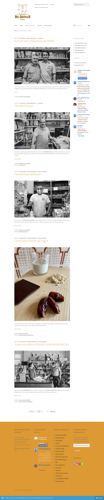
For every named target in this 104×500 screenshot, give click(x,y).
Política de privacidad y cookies (41, 4)
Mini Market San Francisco (80, 45)
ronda (20, 401)
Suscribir (77, 450)
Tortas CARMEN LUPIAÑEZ (61, 478)
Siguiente (52, 411)
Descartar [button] (100, 498)
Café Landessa (58, 440)
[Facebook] (74, 464)
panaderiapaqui (21, 165)
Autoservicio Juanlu (79, 50)
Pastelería (57, 470)
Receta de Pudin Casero (80, 52)
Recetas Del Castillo (23, 333)
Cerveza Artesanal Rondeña (62, 446)
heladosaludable (22, 335)
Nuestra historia (48, 25)
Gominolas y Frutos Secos (61, 456)
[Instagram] (77, 464)
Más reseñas (81, 135)
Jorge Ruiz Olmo (81, 103)
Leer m (16, 92)
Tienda (21, 25)
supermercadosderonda (27, 401)
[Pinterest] (80, 464)
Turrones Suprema (59, 481)
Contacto (39, 25)
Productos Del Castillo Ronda (42, 438)
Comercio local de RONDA (24, 96)
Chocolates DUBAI (59, 448)
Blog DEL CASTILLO (30, 25)
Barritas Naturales (59, 437)
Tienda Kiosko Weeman (27, 174)
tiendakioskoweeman (23, 231)
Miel (56, 462)
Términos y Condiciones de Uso (41, 7)
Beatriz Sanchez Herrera (83, 114)
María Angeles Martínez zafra (84, 98)
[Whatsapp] (82, 464)
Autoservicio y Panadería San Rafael (34, 41)
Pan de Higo (58, 467)
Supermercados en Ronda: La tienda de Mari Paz (41, 344)
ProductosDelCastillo (31, 38)
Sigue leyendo (17, 159)
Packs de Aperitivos (60, 465)
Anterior (31, 411)
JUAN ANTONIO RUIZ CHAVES (84, 81)
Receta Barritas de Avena (80, 47)
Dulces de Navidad (59, 451)
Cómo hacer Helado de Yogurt (31, 241)
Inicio (15, 25)
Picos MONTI (58, 475)
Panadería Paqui (23, 106)
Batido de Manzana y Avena (81, 43)
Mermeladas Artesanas (61, 459)
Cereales (57, 443)
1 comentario (40, 38)
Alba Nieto (80, 125)
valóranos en (82, 78)
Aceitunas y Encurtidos (60, 435)
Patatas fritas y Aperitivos (61, 473)
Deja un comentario (42, 171)
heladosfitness (30, 335)
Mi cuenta (52, 4)
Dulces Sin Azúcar (59, 454)
